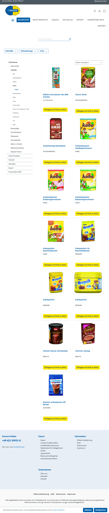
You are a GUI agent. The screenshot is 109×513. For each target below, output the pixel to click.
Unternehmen (44, 470)
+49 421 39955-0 (17, 1)
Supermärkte (45, 453)
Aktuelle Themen (16, 152)
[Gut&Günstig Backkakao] (55, 128)
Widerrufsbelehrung (84, 440)
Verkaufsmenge (27, 51)
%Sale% (11, 160)
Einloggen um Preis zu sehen (55, 110)
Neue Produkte (14, 156)
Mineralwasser (17, 93)
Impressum (81, 448)
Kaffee (14, 81)
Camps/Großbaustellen (49, 443)
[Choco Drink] (88, 77)
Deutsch (98, 1)
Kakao (14, 85)
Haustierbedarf (16, 140)
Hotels (43, 451)
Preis (42, 51)
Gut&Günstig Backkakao (54, 146)
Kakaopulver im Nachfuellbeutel (82, 249)
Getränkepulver (17, 77)
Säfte (14, 97)
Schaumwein (16, 105)
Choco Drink (81, 95)
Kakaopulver (48, 300)
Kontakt (44, 479)
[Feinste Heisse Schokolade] (55, 333)
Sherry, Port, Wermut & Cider (21, 109)
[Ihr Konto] (99, 11)
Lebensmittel (15, 66)
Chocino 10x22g (82, 351)
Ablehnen (88, 510)
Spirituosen (16, 116)
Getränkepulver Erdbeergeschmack (52, 198)
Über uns (44, 473)
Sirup (14, 101)
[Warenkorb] (104, 11)
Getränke (14, 70)
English (104, 1)
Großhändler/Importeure (50, 445)
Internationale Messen (49, 459)
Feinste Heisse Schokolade (55, 351)
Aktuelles (12, 164)
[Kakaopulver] (55, 282)
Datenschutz (81, 445)
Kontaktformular (19, 447)
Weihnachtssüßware (17, 148)
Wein (14, 124)
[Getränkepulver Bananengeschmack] (88, 180)
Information (80, 436)
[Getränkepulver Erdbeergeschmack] (55, 180)
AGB (78, 443)
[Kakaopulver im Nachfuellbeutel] (88, 231)
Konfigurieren (100, 510)
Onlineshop (13, 62)
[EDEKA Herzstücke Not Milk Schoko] (55, 77)
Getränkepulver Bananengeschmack (84, 198)
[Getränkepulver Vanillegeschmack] (88, 128)
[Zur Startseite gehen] (12, 10)
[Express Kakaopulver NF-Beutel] (55, 385)
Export (11, 168)
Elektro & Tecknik (16, 144)
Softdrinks (16, 113)
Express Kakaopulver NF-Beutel (54, 403)
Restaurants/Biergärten (49, 456)
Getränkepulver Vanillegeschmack (83, 147)
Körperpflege (15, 128)
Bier (14, 74)
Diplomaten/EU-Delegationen (52, 448)
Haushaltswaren (16, 132)
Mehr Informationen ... (59, 510)
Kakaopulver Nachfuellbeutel (50, 249)
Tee (14, 120)
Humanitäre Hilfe (15, 172)
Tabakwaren (14, 136)
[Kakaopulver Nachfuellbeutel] (55, 231)
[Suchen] (94, 11)
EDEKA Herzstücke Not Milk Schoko (55, 96)
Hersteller (10, 51)
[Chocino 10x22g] (88, 333)
